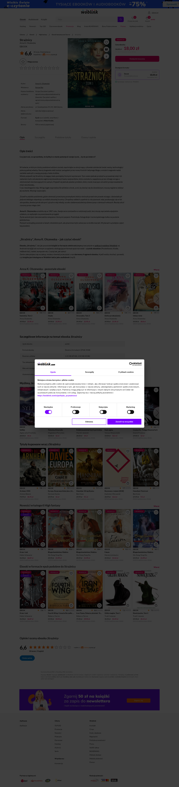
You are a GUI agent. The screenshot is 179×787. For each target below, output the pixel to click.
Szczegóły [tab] (89, 372)
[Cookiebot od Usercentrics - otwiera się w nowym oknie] (131, 364)
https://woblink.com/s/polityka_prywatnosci (57, 396)
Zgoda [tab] (53, 372)
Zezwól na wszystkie (124, 422)
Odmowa (89, 422)
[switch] (75, 412)
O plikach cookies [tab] (126, 372)
